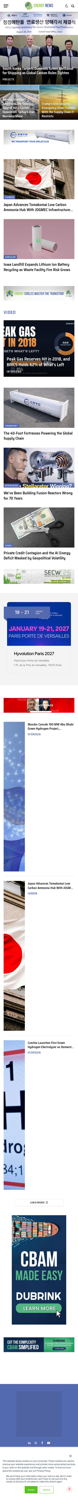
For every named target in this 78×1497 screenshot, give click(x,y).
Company (48, 1417)
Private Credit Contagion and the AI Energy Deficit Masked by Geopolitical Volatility (37, 555)
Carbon (9, 197)
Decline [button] (46, 1489)
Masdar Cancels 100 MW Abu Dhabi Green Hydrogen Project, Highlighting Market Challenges (50, 728)
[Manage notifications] (69, 1489)
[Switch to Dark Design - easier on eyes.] (66, 6)
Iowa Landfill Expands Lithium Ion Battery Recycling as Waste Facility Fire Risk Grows (37, 267)
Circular (10, 257)
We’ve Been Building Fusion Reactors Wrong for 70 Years (38, 495)
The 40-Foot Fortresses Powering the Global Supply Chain (38, 435)
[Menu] (6, 6)
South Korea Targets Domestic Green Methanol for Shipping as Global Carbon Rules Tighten (38, 71)
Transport (11, 426)
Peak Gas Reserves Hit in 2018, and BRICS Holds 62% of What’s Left (38, 362)
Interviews (11, 485)
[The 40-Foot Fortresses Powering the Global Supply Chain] (39, 408)
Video (8, 545)
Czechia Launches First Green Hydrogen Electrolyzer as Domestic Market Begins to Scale (50, 1047)
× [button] (70, 1454)
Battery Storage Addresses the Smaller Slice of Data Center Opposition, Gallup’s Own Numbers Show (19, 108)
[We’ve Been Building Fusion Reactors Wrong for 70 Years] (39, 468)
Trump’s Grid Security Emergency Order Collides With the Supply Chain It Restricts (58, 110)
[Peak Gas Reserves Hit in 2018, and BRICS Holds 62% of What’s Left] (39, 348)
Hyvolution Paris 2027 (34, 653)
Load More (37, 1202)
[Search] (72, 6)
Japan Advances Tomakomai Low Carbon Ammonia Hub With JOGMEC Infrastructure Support (37, 210)
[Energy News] (39, 6)
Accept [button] (31, 1489)
